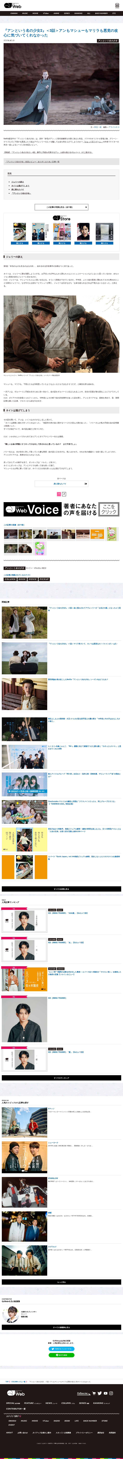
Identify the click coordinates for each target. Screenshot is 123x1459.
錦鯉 (50, 1212)
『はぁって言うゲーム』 (93, 141)
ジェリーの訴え (17, 181)
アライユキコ (114, 127)
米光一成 (97, 127)
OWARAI (13, 13)
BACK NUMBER (101, 13)
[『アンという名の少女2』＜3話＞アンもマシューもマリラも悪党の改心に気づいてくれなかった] (11, 534)
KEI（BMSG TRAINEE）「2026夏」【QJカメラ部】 (68, 913)
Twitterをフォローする (63, 1348)
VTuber (46, 13)
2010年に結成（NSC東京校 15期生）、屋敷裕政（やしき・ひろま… (70, 1146)
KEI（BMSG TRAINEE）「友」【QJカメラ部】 (66, 942)
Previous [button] (4, 1314)
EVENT (12, 1425)
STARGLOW (53, 1178)
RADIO (57, 1421)
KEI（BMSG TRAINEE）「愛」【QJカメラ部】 (66, 1052)
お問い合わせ (23, 1433)
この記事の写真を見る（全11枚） (60, 207)
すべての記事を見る (61, 889)
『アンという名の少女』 (21, 193)
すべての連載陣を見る (61, 1327)
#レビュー (30, 568)
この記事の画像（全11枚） (14, 524)
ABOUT (9, 1433)
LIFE (77, 1421)
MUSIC (25, 13)
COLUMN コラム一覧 (18, 1382)
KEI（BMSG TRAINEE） (57, 998)
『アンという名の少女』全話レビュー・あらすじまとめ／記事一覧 (32, 161)
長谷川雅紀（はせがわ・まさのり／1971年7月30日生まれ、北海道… (70, 1216)
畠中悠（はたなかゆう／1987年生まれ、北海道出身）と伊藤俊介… (70, 1250)
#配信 (44, 568)
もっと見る (61, 1282)
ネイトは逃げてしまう (20, 185)
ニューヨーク (53, 1142)
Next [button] (117, 1314)
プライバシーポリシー (84, 1433)
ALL (88, 13)
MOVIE (35, 13)
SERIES (67, 13)
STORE (115, 13)
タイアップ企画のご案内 (41, 1433)
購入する (19, 243)
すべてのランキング (61, 1078)
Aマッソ (51, 1108)
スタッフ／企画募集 (63, 1433)
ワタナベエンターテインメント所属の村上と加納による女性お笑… (69, 1112)
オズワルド (52, 1246)
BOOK (67, 1421)
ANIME (56, 13)
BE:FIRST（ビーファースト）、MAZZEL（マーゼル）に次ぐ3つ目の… (71, 1181)
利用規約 (112, 1433)
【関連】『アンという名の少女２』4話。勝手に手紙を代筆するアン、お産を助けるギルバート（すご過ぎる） (48, 152)
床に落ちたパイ (17, 189)
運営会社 (100, 1433)
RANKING (78, 13)
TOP (7, 1382)
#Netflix (37, 568)
